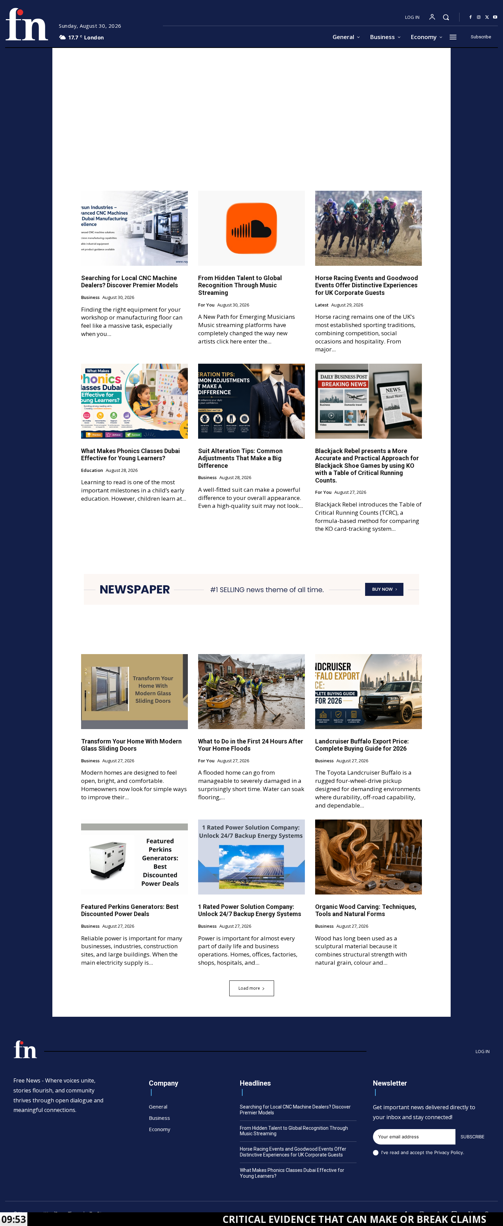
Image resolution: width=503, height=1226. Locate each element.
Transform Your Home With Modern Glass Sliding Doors (131, 745)
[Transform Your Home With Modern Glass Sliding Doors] (134, 691)
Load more (249, 988)
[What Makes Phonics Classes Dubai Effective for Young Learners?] (134, 401)
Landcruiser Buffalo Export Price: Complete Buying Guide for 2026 (362, 745)
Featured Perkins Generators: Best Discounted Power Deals (130, 910)
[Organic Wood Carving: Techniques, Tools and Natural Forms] (368, 857)
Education (92, 470)
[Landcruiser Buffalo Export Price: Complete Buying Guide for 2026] (368, 691)
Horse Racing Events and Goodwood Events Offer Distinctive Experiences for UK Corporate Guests (366, 285)
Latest (321, 305)
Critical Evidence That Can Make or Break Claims (299, 1219)
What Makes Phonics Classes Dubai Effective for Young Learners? (130, 454)
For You (206, 305)
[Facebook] (470, 17)
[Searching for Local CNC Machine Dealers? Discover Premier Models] (134, 228)
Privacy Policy (448, 1152)
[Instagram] (479, 17)
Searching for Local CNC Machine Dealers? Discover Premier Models (129, 281)
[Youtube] (495, 17)
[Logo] (27, 24)
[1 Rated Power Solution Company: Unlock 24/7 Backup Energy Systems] (251, 857)
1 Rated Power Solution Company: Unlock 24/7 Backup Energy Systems (249, 910)
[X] (487, 17)
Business (90, 297)
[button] (446, 17)
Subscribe (473, 1136)
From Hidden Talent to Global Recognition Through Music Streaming (240, 285)
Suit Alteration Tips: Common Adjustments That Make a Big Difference (240, 458)
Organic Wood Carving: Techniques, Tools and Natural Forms (365, 910)
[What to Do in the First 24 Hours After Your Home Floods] (251, 691)
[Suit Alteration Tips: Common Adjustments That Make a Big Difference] (251, 401)
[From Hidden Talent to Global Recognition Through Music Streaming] (251, 228)
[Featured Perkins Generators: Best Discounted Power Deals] (134, 857)
